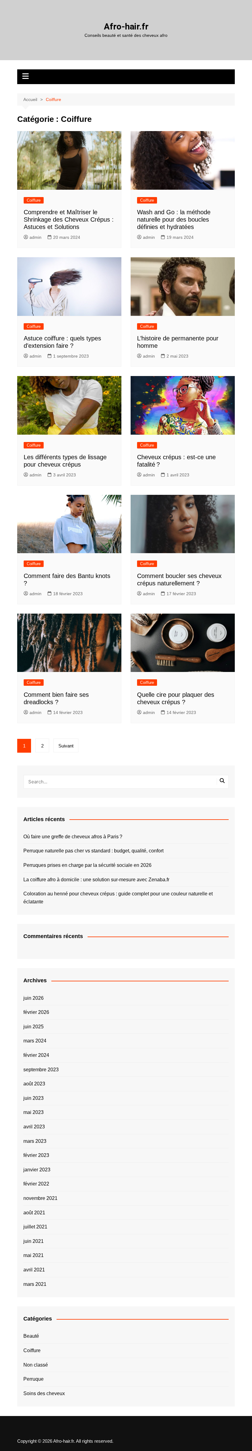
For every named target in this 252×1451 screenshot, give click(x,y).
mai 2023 (33, 1112)
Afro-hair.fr (126, 26)
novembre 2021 (40, 1198)
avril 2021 (34, 1269)
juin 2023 (33, 1098)
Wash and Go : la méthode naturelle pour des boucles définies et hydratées (174, 219)
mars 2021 (34, 1284)
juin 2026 (33, 998)
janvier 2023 (36, 1169)
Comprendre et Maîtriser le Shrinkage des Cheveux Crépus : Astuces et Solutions (69, 219)
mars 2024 (34, 1040)
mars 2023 (34, 1141)
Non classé (35, 1365)
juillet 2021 (35, 1226)
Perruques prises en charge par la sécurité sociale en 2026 (87, 865)
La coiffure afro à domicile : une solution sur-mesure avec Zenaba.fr (96, 879)
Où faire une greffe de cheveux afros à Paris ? (72, 836)
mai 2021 (33, 1255)
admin (35, 237)
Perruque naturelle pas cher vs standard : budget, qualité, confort (93, 850)
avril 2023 (34, 1126)
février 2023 (36, 1155)
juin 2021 (33, 1241)
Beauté (31, 1336)
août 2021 (34, 1212)
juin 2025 (33, 1026)
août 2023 (34, 1083)
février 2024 (36, 1055)
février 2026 (36, 1012)
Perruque (33, 1379)
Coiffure (34, 200)
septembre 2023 (41, 1069)
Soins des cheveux (44, 1393)
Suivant (65, 745)
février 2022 (36, 1183)
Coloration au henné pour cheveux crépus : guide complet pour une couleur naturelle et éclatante (118, 897)
